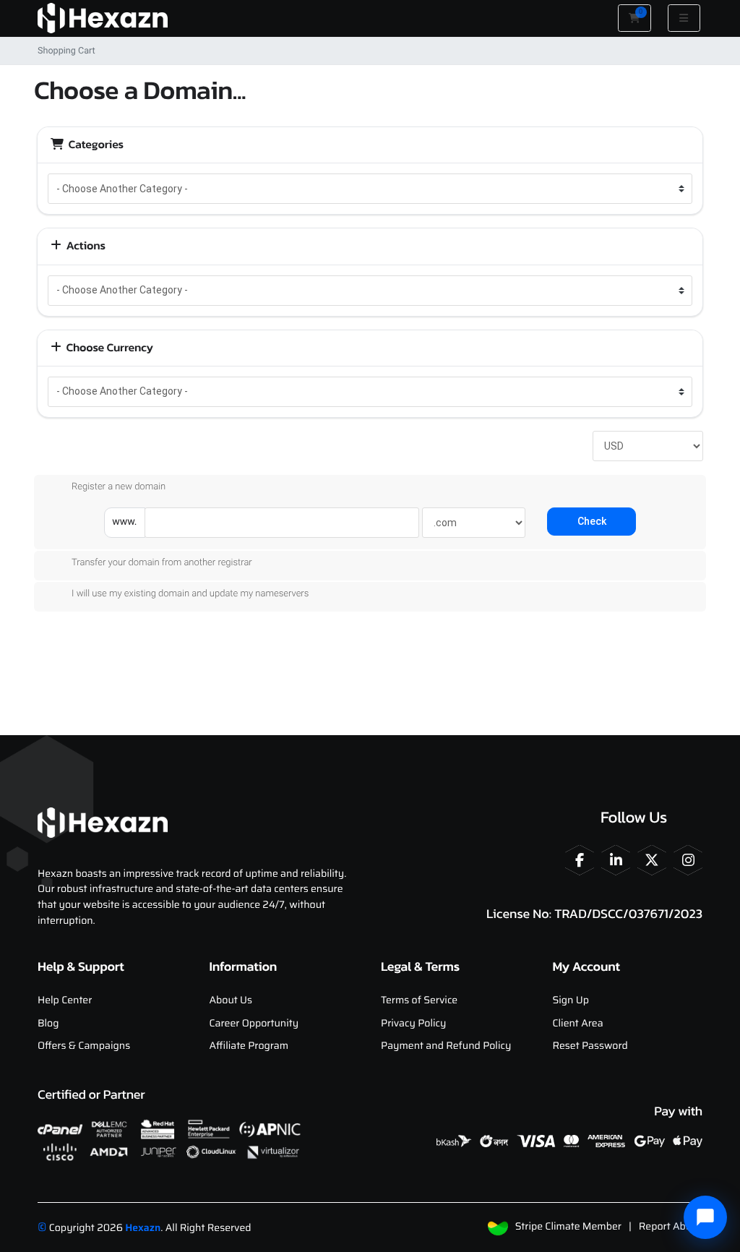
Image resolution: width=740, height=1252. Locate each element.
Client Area (578, 1024)
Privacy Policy (413, 1024)
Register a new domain (118, 486)
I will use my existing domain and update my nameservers (190, 593)
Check (591, 521)
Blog (48, 1024)
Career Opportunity (254, 1024)
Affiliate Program (249, 1046)
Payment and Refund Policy (446, 1046)
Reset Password (590, 1046)
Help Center (65, 1000)
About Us (231, 1000)
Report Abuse (670, 1227)
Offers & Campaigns (84, 1046)
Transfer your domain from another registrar (162, 562)
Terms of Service (419, 1000)
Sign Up (571, 1000)
